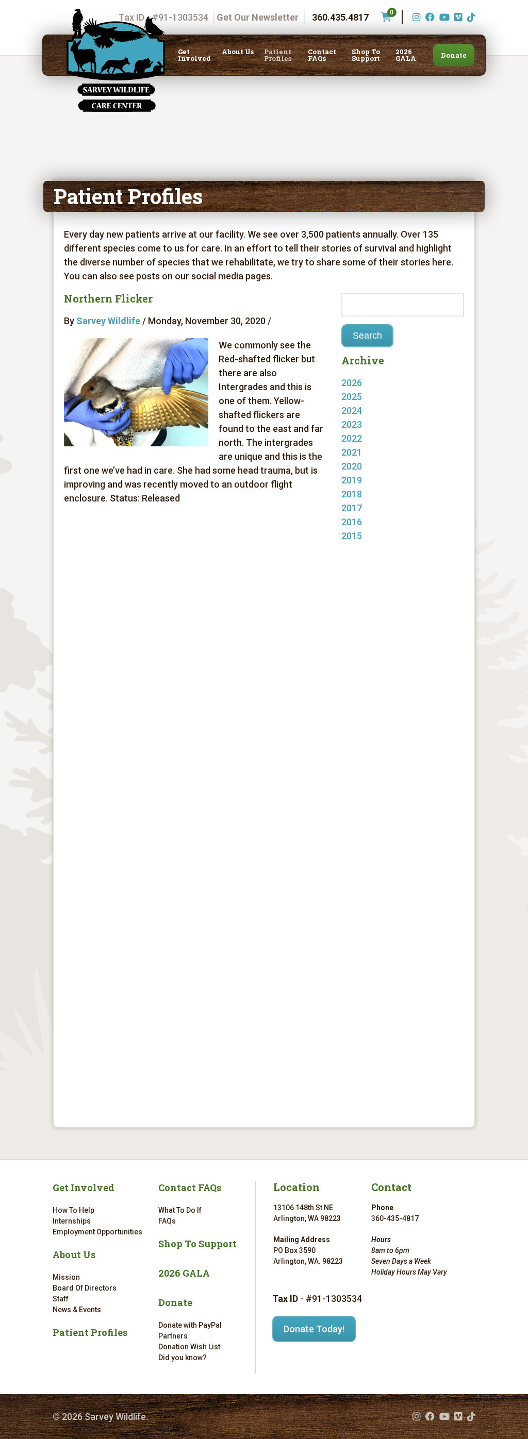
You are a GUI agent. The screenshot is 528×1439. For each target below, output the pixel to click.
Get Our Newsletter (258, 17)
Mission (66, 1277)
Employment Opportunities (97, 1232)
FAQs (167, 1221)
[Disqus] (194, 658)
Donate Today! (314, 1329)
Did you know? (182, 1357)
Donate (454, 55)
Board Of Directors (85, 1288)
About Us (238, 51)
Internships (72, 1221)
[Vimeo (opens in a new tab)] (457, 17)
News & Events (77, 1310)
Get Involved (194, 55)
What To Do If (180, 1210)
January (369, 396)
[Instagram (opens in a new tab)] (415, 17)
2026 (351, 382)
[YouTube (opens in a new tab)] (443, 17)
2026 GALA (405, 55)
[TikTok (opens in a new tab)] (470, 17)
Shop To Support (366, 55)
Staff (61, 1299)
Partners (173, 1336)
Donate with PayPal (190, 1325)
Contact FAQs (322, 55)
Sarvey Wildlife (108, 320)
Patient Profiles (277, 55)
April (361, 549)
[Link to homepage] (115, 60)
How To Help (73, 1210)
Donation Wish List (189, 1347)
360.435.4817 (340, 17)
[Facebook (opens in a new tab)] (429, 17)
